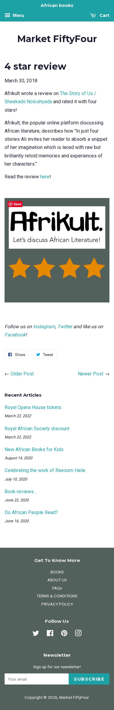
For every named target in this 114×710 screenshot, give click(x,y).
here (45, 177)
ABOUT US (57, 579)
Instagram (44, 326)
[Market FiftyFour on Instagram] (78, 634)
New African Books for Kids (34, 449)
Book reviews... (20, 491)
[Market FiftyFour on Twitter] (36, 634)
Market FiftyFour (57, 39)
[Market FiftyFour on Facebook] (50, 634)
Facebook (15, 335)
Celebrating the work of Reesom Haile (45, 470)
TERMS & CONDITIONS (57, 595)
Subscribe (89, 679)
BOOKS (57, 572)
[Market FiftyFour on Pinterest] (64, 634)
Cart (103, 15)
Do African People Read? (31, 512)
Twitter (64, 326)
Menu (18, 15)
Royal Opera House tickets (33, 407)
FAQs (57, 588)
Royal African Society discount (37, 428)
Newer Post (90, 374)
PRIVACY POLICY (57, 604)
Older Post (22, 374)
